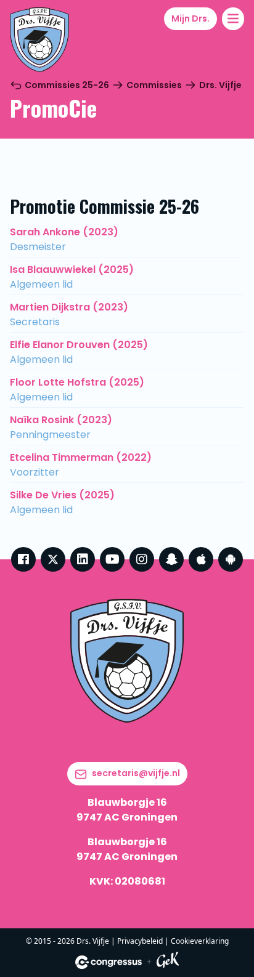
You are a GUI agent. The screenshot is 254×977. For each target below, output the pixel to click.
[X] (53, 559)
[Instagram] (141, 559)
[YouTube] (112, 559)
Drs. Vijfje (220, 85)
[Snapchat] (171, 559)
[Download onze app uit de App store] (201, 559)
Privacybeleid (140, 941)
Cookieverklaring (200, 941)
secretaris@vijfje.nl (136, 773)
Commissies (154, 85)
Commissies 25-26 (67, 85)
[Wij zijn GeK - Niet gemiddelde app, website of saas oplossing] (168, 962)
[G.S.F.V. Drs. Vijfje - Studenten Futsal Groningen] (39, 39)
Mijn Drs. (190, 18)
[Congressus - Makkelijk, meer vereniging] (108, 962)
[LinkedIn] (82, 559)
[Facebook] (23, 559)
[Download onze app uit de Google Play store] (230, 559)
